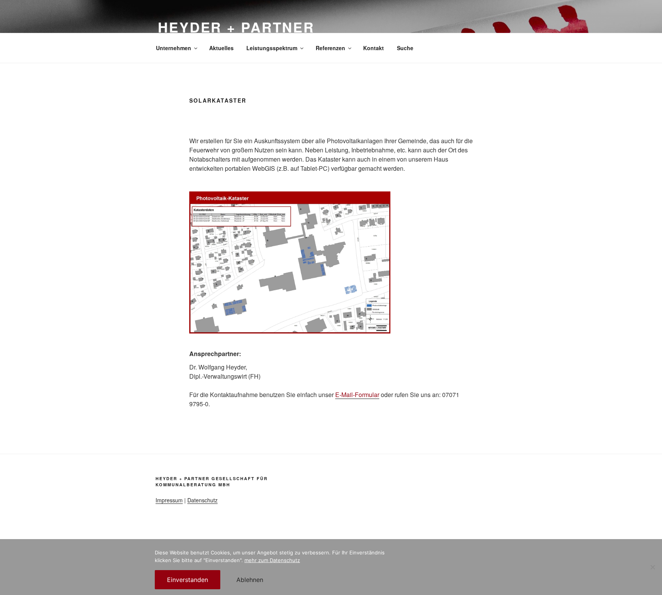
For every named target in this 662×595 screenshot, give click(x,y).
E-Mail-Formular (357, 394)
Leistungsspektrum (271, 48)
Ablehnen (249, 580)
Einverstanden (187, 580)
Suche (405, 48)
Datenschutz (202, 500)
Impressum (169, 500)
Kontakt (373, 48)
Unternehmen (173, 48)
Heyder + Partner (236, 27)
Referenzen (330, 48)
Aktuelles (221, 48)
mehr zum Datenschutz (272, 560)
